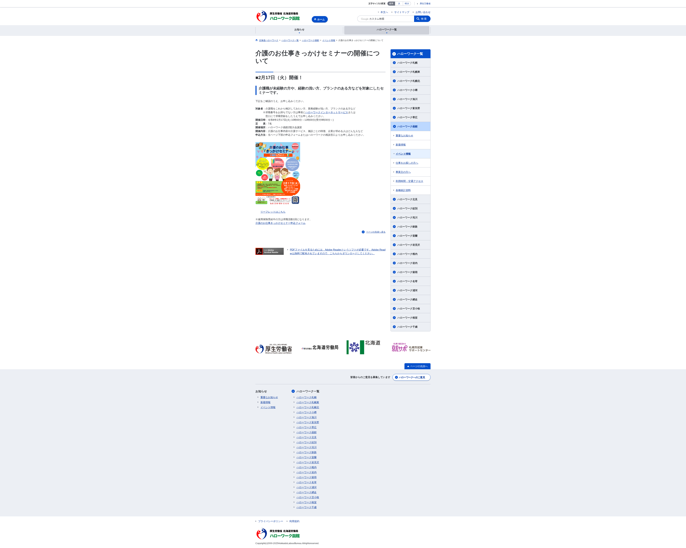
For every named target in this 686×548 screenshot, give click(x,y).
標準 (391, 3)
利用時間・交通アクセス (409, 181)
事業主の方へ (403, 172)
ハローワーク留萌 (407, 272)
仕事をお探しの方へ (407, 162)
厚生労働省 (425, 3)
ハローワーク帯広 (407, 117)
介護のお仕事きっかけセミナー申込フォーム (280, 223)
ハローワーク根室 (407, 317)
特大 (407, 3)
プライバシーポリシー (270, 521)
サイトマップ (401, 12)
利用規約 (294, 521)
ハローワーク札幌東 (408, 71)
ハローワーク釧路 (407, 226)
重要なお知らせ (404, 135)
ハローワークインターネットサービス (326, 112)
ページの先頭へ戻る (376, 232)
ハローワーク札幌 (407, 62)
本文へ (384, 12)
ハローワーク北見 (407, 199)
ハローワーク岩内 (407, 263)
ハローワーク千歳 (407, 326)
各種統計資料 (403, 190)
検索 (424, 18)
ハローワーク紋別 (407, 208)
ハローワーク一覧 (410, 54)
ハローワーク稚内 (407, 253)
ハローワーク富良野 (408, 108)
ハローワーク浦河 (407, 290)
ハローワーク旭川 (407, 99)
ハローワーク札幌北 (408, 80)
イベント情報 (403, 153)
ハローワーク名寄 (407, 281)
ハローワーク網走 (407, 299)
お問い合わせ (423, 12)
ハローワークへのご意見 (412, 377)
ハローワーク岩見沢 (408, 244)
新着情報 (401, 144)
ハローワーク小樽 (407, 90)
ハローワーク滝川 (407, 217)
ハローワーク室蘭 (407, 235)
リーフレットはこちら (272, 211)
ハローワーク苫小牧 (408, 308)
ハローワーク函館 (407, 126)
